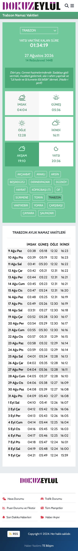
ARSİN (55, 174)
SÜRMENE (22, 197)
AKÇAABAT (23, 174)
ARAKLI (41, 174)
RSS (15, 534)
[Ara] (67, 6)
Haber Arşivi (52, 517)
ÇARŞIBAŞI (56, 205)
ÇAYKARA (28, 213)
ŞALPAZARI (47, 213)
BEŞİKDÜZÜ (17, 182)
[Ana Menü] (72, 6)
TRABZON (55, 197)
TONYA (38, 197)
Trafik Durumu (53, 498)
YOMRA (38, 205)
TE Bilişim (48, 545)
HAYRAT (21, 189)
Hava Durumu (16, 498)
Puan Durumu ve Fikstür (21, 508)
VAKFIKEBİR (21, 205)
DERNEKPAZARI (40, 182)
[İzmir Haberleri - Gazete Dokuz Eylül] (31, 6)
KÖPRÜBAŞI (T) (41, 189)
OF (58, 189)
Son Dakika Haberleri (18, 517)
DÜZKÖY (61, 182)
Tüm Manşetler (54, 508)
